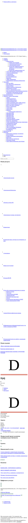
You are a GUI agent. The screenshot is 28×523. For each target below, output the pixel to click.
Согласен (19, 521)
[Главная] (14, 153)
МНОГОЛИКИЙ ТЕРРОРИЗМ (8, 470)
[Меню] (26, 56)
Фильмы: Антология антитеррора (9, 475)
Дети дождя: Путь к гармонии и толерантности (12, 472)
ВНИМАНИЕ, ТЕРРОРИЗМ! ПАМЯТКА (11, 467)
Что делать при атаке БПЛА (7, 477)
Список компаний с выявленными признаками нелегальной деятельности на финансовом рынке (13, 452)
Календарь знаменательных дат (7, 348)
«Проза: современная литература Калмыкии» (10, 346)
